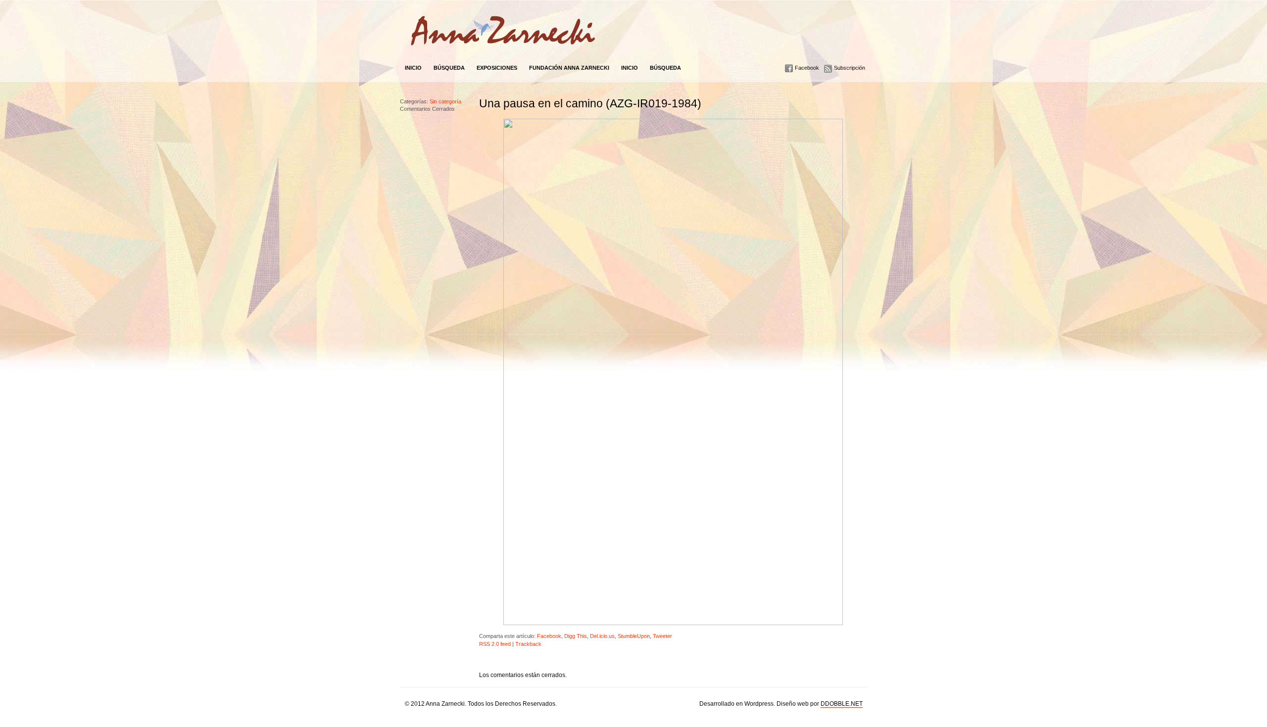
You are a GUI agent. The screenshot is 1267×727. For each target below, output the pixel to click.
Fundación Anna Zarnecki (569, 68)
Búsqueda (449, 68)
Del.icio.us (602, 636)
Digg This (575, 636)
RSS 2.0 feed (495, 644)
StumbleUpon (634, 636)
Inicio (413, 68)
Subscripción (849, 68)
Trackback (528, 644)
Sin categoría (445, 101)
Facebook (807, 68)
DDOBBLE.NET (842, 703)
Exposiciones (497, 68)
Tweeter (662, 636)
